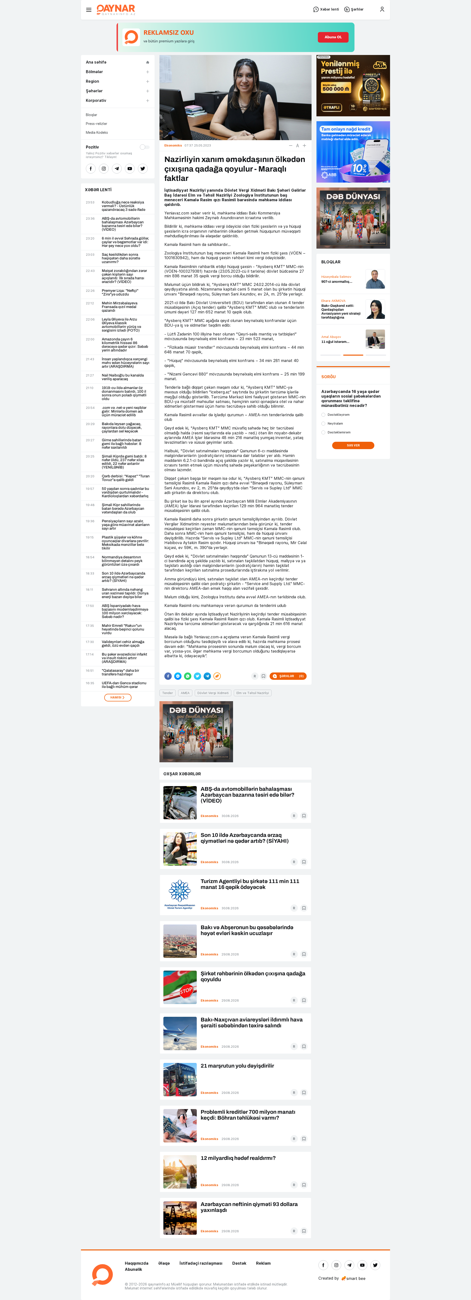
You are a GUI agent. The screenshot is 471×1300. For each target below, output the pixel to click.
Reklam (263, 1263)
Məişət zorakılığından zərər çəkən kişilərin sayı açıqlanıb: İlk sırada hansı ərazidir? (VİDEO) (124, 276)
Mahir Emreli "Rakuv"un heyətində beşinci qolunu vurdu (123, 629)
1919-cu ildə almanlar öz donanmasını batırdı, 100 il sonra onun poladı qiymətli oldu (124, 393)
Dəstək (239, 1263)
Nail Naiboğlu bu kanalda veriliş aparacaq (123, 377)
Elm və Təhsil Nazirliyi (252, 693)
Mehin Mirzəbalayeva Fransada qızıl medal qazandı (119, 306)
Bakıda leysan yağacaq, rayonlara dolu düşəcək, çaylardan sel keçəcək (122, 427)
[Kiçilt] (290, 145)
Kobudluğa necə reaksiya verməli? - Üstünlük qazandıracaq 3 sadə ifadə (123, 206)
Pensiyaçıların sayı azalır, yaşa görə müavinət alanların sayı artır (126, 524)
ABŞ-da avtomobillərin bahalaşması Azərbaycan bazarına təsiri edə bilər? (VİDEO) (123, 224)
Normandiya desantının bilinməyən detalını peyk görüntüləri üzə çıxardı (122, 560)
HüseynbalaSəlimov (336, 277)
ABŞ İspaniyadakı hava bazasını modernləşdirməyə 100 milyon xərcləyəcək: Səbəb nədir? (125, 611)
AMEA (185, 693)
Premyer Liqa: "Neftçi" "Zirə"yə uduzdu (120, 292)
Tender (167, 693)
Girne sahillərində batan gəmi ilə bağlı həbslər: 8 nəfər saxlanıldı (122, 443)
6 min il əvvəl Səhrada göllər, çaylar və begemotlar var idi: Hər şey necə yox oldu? (125, 242)
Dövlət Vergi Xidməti (213, 693)
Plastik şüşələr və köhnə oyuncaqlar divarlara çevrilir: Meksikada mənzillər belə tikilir (125, 543)
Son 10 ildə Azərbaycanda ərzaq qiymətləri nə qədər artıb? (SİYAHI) (123, 577)
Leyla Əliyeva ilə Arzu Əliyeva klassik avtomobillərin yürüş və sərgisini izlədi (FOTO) (121, 325)
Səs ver (353, 445)
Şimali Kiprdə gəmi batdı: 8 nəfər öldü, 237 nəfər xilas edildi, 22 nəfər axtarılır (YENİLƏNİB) (124, 462)
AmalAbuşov (331, 337)
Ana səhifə (96, 62)
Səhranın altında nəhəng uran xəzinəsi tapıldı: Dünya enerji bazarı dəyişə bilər (125, 593)
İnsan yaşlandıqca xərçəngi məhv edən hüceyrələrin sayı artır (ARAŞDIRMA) (125, 362)
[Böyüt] (304, 145)
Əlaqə (164, 1263)
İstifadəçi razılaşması (201, 1263)
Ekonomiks (209, 816)
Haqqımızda (136, 1263)
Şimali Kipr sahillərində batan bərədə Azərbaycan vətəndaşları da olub (123, 508)
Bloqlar (91, 115)
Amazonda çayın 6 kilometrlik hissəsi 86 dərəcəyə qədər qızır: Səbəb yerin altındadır (125, 344)
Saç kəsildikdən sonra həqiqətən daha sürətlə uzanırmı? (121, 258)
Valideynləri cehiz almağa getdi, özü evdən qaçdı (123, 643)
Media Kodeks (97, 132)
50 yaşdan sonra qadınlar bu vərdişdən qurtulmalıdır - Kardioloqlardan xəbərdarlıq (125, 492)
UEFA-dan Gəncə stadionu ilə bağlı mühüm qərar (124, 685)
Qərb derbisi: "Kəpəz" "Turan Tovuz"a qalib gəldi (126, 478)
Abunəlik (133, 1269)
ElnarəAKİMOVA (333, 301)
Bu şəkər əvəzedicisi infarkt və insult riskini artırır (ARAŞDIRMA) (124, 658)
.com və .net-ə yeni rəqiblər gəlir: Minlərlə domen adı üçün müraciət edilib (124, 411)
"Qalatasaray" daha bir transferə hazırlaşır (120, 672)
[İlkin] (297, 145)
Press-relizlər (96, 124)
